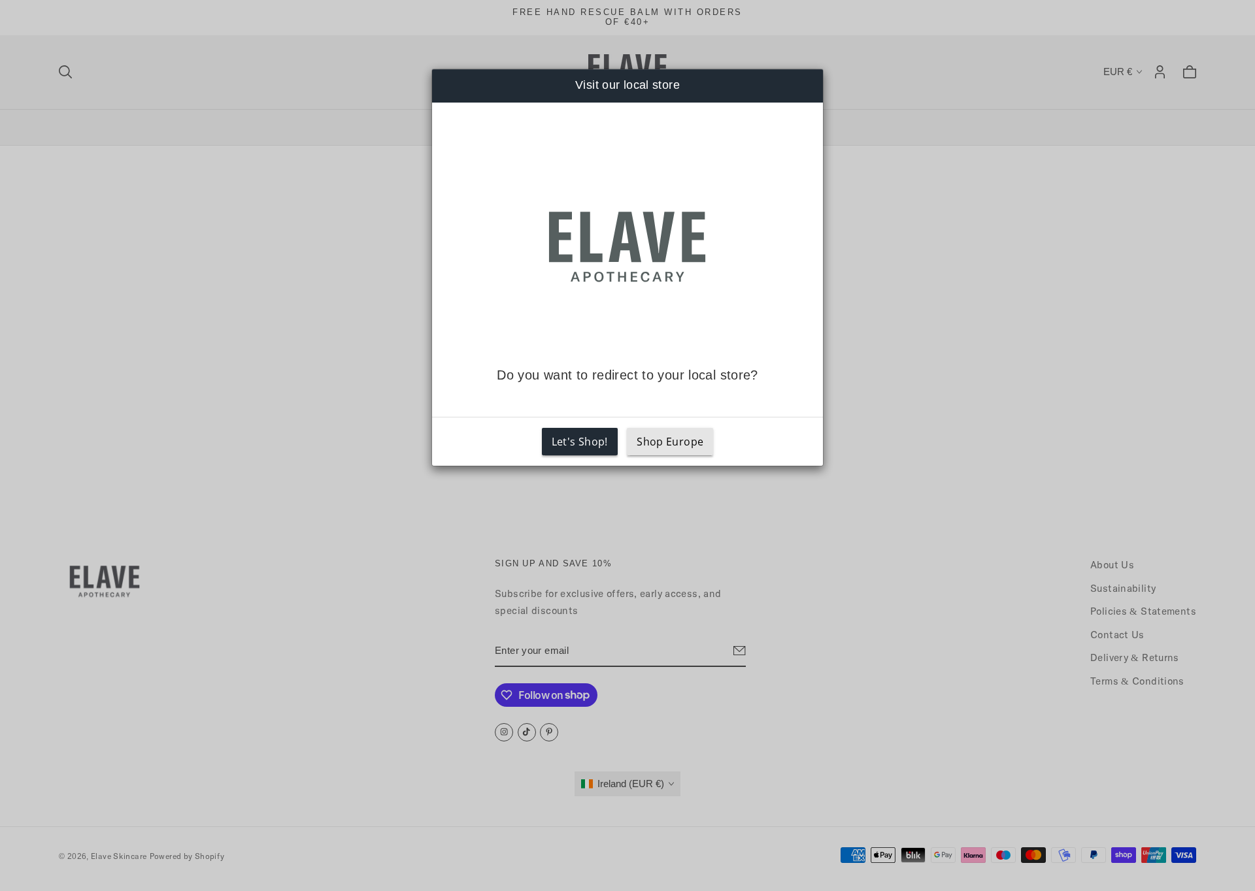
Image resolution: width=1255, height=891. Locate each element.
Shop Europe (670, 441)
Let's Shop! (580, 441)
